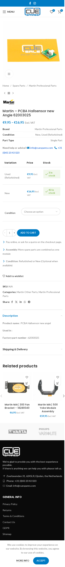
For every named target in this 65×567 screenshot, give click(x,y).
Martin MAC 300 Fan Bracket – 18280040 (17, 406)
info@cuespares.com (41, 147)
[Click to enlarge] (9, 74)
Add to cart (28, 232)
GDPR (6, 527)
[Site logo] (32, 11)
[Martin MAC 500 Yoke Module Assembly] (48, 386)
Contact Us (9, 522)
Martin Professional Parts (43, 85)
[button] (27, 383)
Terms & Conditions (13, 516)
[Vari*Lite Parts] (48, 431)
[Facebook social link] (30, 3)
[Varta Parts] (18, 431)
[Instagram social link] (34, 3)
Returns (7, 510)
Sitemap (7, 534)
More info (23, 560)
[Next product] (13, 93)
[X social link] (16, 302)
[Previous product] (5, 93)
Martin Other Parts (27, 292)
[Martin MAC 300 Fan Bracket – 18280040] (17, 386)
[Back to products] (9, 93)
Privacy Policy (10, 504)
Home (6, 85)
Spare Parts (19, 85)
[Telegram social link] (29, 302)
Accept (41, 560)
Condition (10, 212)
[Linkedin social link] (21, 302)
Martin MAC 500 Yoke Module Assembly (48, 408)
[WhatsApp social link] (25, 302)
